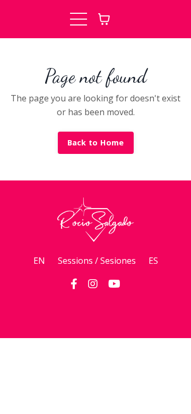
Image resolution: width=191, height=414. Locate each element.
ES (153, 260)
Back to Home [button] (95, 142)
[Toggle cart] (104, 19)
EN (39, 260)
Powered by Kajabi (96, 311)
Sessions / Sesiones (97, 260)
